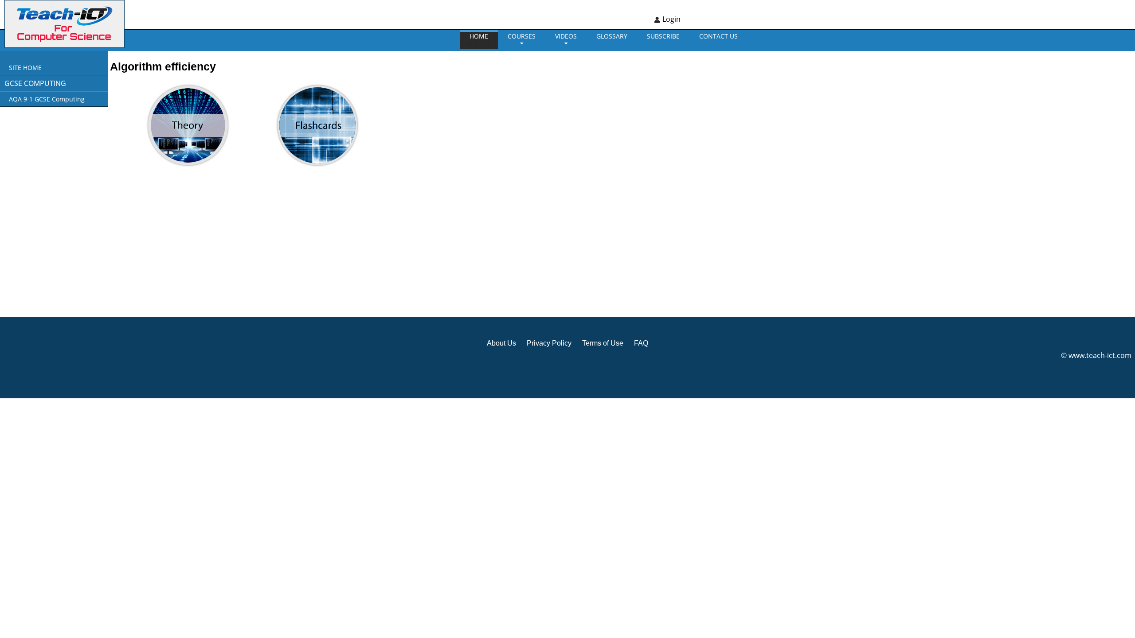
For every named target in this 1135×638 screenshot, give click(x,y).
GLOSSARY (611, 36)
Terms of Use (602, 343)
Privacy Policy (549, 343)
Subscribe (663, 36)
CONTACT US (718, 36)
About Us (501, 343)
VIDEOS (566, 36)
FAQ (641, 343)
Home (479, 36)
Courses (522, 36)
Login (671, 19)
